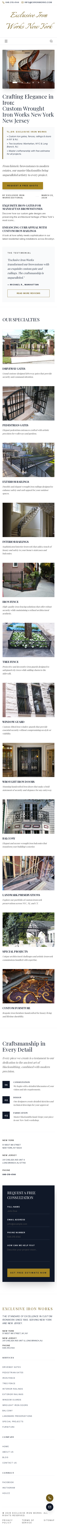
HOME (5, 1446)
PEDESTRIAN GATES (12, 1372)
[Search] (51, 41)
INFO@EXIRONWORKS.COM (38, 2)
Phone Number (16, 1232)
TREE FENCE (8, 1383)
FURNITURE (8, 1427)
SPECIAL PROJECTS (12, 1421)
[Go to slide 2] (20, 82)
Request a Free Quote (22, 185)
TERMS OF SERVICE (28, 1521)
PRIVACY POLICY (7, 1521)
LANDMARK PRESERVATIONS (17, 1416)
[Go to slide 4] (33, 82)
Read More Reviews (28, 293)
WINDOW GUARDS (11, 1400)
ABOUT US (8, 1452)
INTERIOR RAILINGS (12, 1389)
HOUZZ (6, 1493)
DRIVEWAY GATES (11, 1367)
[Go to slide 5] (38, 82)
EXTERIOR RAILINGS (12, 1394)
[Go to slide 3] (27, 82)
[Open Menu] (6, 41)
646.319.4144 (12, 2)
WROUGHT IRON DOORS (15, 1405)
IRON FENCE (8, 1378)
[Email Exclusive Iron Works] (49, 1507)
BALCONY (7, 1410)
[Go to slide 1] (13, 82)
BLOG (5, 1457)
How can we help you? (21, 1245)
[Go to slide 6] (44, 82)
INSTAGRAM (8, 1488)
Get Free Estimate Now (28, 1273)
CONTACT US (9, 1463)
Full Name (13, 1207)
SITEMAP (49, 1520)
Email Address (16, 1220)
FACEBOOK (8, 1482)
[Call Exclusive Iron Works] (49, 1498)
